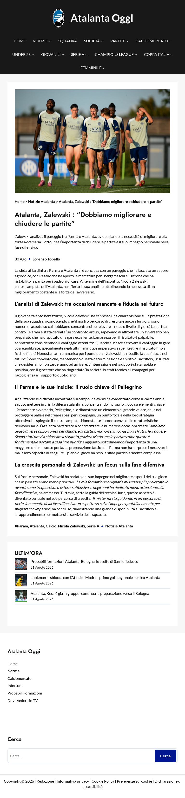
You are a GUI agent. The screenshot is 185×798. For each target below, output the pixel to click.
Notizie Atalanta (41, 201)
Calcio (51, 526)
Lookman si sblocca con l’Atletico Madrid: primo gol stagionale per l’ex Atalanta (95, 577)
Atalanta (37, 526)
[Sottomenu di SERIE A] (86, 54)
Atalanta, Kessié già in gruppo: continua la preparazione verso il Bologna (90, 593)
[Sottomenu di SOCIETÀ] (102, 41)
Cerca (165, 755)
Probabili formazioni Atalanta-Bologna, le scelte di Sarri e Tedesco (84, 561)
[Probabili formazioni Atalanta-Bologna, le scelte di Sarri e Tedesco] (21, 565)
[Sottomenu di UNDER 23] (33, 54)
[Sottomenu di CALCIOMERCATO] (170, 41)
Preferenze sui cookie (134, 781)
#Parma (21, 526)
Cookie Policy (103, 781)
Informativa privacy (72, 781)
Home (20, 201)
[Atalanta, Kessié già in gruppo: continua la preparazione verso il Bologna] (21, 597)
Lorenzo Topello (46, 259)
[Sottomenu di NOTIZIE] (50, 41)
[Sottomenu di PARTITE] (127, 41)
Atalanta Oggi (102, 18)
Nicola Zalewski (71, 526)
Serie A (93, 526)
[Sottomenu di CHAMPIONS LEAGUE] (136, 54)
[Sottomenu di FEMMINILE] (103, 67)
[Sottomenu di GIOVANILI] (63, 54)
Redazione (46, 781)
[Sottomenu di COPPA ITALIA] (171, 54)
